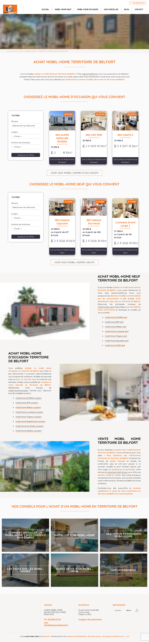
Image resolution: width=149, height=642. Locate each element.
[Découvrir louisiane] (137, 610)
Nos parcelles (111, 9)
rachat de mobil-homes (117, 472)
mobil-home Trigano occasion (28, 417)
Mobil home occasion (87, 9)
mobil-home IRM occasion (27, 403)
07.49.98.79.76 (54, 619)
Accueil (45, 9)
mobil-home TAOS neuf (115, 345)
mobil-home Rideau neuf (115, 326)
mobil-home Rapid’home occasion (30, 421)
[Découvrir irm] (128, 610)
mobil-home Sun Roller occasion (30, 426)
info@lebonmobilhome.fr (56, 625)
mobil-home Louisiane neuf (117, 331)
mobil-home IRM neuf (114, 322)
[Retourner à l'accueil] (10, 9)
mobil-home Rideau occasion (28, 407)
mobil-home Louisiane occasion (29, 412)
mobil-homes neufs (106, 307)
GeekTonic (46, 636)
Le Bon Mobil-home (15, 51)
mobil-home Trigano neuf (116, 336)
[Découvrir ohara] (118, 610)
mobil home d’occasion (18, 390)
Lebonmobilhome (90, 74)
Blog (126, 9)
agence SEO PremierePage (76, 636)
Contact (139, 9)
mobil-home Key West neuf (117, 340)
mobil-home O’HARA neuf (116, 317)
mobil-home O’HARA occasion (29, 398)
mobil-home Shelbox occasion (29, 431)
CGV (127, 636)
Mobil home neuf (63, 9)
